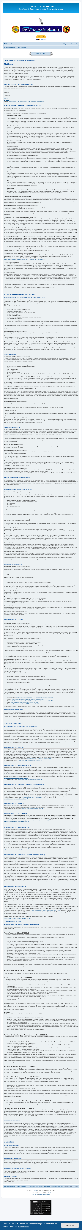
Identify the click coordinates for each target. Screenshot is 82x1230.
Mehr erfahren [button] (23, 1227)
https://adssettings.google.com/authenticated (15, 821)
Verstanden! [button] (70, 1225)
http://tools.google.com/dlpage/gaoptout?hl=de (15, 849)
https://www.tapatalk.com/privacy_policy (31, 808)
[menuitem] (6, 44)
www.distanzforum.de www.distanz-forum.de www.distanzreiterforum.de (26, 101)
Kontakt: (6, 98)
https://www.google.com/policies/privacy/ (37, 819)
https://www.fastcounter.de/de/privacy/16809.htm (45, 910)
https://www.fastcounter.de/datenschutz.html (16, 918)
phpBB (35, 1190)
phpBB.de (48, 1192)
